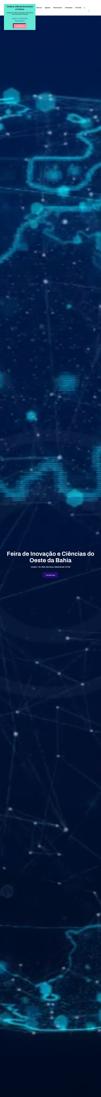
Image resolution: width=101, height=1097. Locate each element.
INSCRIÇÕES (19, 21)
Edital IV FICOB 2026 (19, 18)
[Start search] (89, 11)
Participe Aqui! (50, 575)
